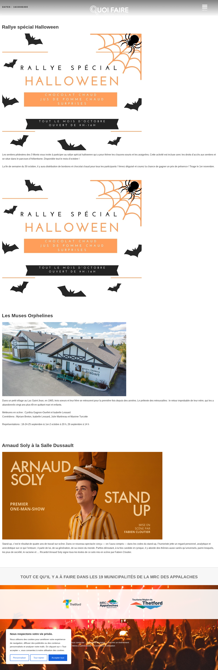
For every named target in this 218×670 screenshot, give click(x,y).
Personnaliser (19, 658)
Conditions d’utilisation (104, 646)
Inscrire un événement (118, 642)
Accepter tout (58, 658)
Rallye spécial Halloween (30, 27)
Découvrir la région (96, 642)
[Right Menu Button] (204, 6)
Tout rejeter (39, 658)
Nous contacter (77, 642)
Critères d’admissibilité (80, 646)
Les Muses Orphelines (27, 315)
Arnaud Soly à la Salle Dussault (38, 445)
